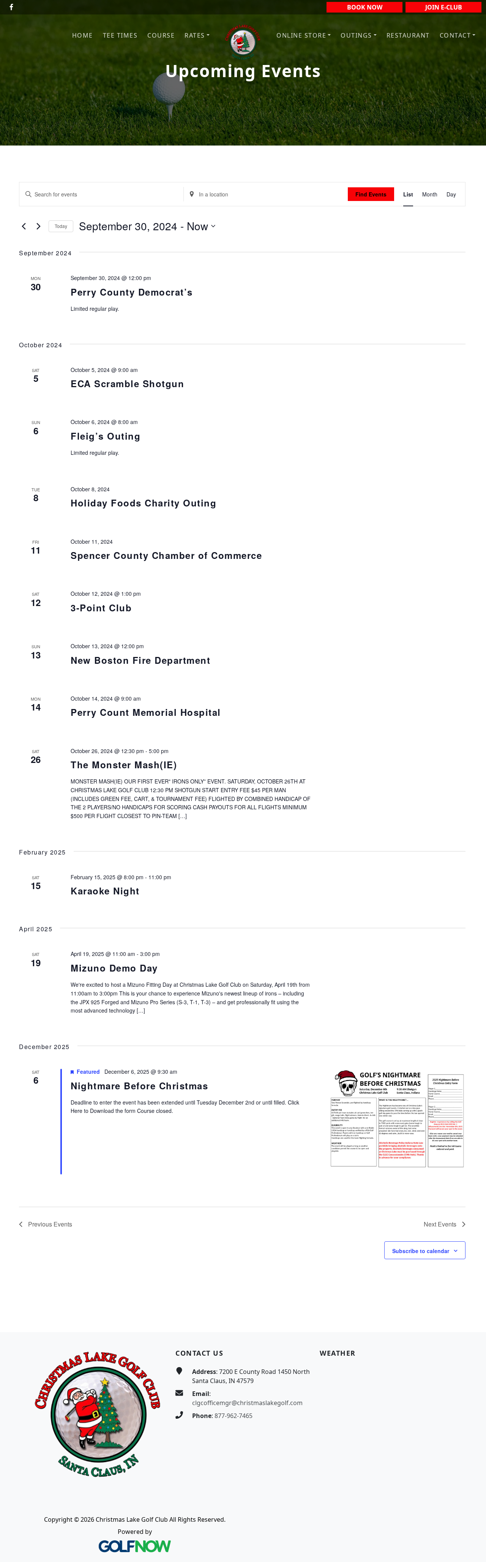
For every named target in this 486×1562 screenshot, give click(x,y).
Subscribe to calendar (420, 1251)
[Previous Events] (23, 226)
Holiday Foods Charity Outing (143, 502)
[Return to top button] (471, 1317)
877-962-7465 (233, 1416)
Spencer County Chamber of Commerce (166, 555)
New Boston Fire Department (140, 660)
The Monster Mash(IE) (124, 764)
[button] (197, 35)
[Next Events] (38, 226)
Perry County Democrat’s (132, 291)
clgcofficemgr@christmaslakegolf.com (247, 1403)
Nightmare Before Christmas (139, 1085)
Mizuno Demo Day (114, 967)
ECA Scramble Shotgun (127, 383)
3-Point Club (101, 607)
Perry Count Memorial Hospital (146, 712)
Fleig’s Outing (105, 435)
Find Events (371, 194)
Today (61, 226)
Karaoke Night (105, 890)
